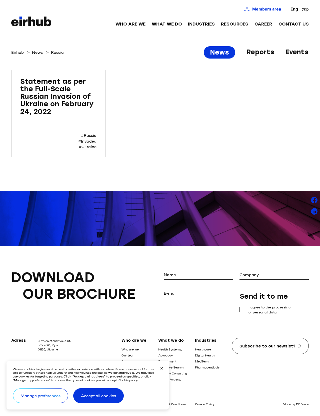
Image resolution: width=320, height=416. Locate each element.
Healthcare (203, 349)
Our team (129, 355)
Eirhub (17, 52)
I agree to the (269, 309)
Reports (260, 52)
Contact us (293, 24)
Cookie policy (128, 380)
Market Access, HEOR (169, 382)
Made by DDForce (296, 404)
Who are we (131, 24)
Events (297, 52)
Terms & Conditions (172, 404)
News (37, 52)
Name (170, 274)
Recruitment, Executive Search (171, 364)
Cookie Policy (204, 404)
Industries (201, 24)
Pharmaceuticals (207, 367)
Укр (305, 9)
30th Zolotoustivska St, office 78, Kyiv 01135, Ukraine (54, 345)
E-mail (170, 293)
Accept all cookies (98, 395)
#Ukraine (87, 146)
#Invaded (87, 141)
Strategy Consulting (172, 373)
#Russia (88, 135)
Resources (234, 24)
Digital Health (204, 355)
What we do (167, 24)
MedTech (201, 361)
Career (263, 24)
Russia (57, 52)
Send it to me (264, 296)
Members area (266, 9)
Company (249, 274)
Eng (294, 9)
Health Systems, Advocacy (170, 352)
